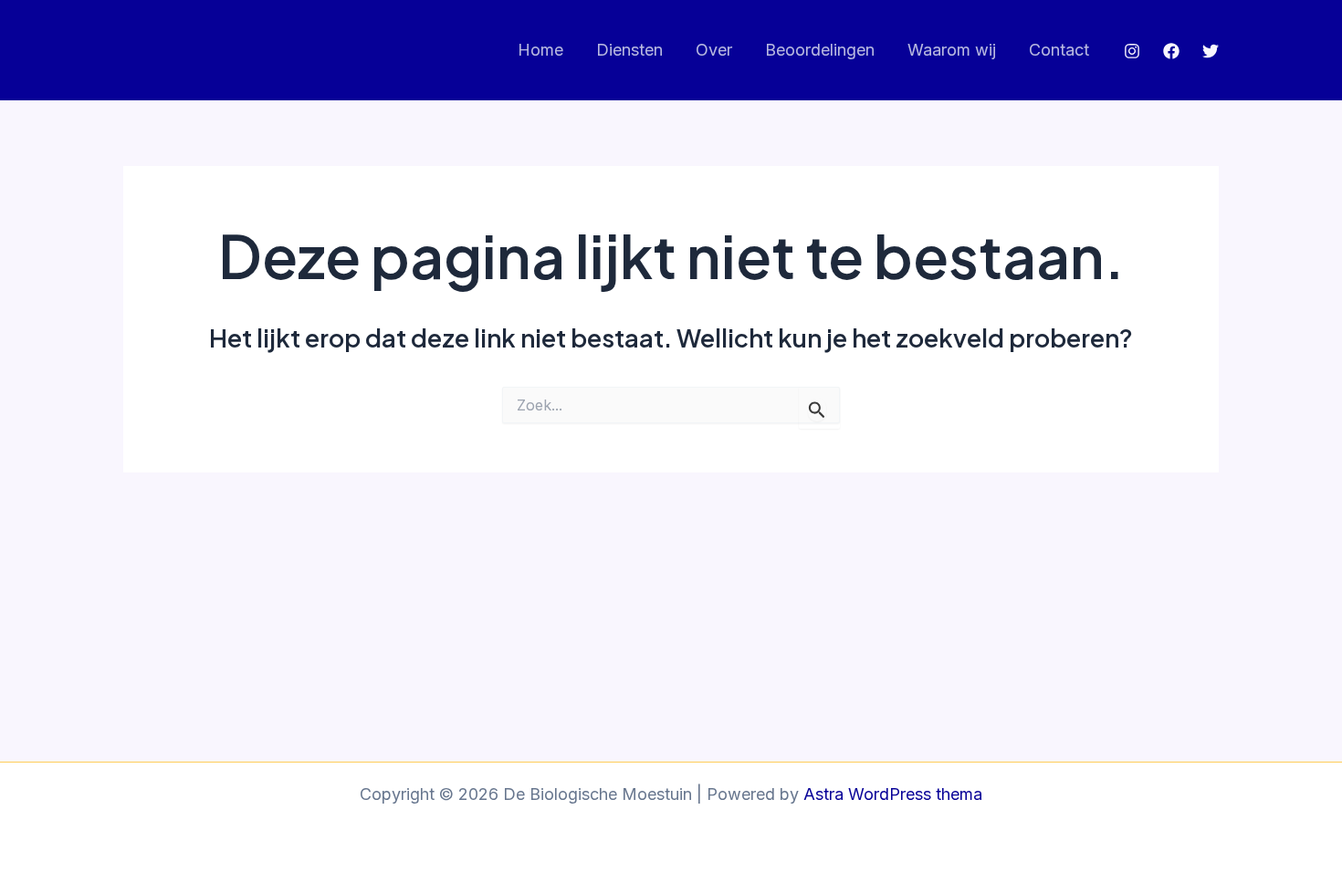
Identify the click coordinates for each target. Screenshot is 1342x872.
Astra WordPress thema (892, 794)
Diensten (629, 49)
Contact (1059, 49)
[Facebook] (1171, 51)
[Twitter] (1210, 51)
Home (540, 49)
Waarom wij (951, 49)
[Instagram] (1132, 51)
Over (714, 49)
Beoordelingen (820, 49)
